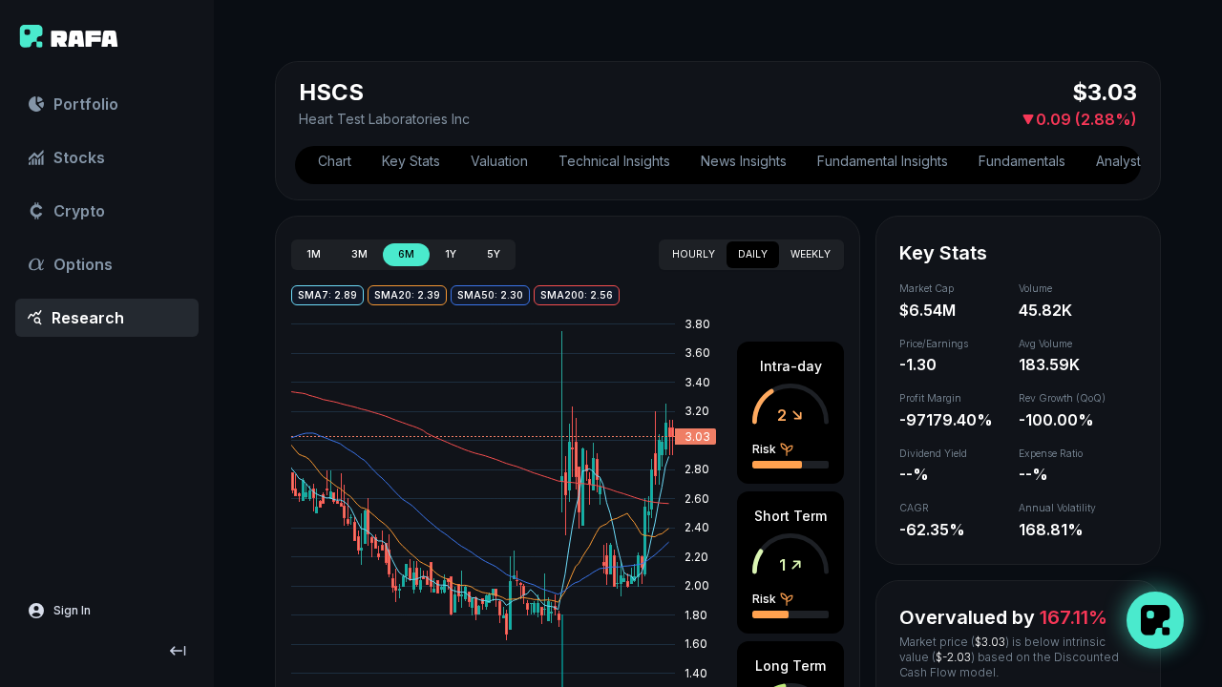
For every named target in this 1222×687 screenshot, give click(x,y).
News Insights (744, 161)
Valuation (499, 161)
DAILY (753, 254)
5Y (493, 254)
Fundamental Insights (882, 161)
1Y (450, 254)
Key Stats (411, 161)
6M (406, 254)
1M (313, 254)
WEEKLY (810, 254)
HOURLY (693, 254)
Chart (334, 161)
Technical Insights (614, 161)
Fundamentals (1022, 161)
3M (359, 254)
